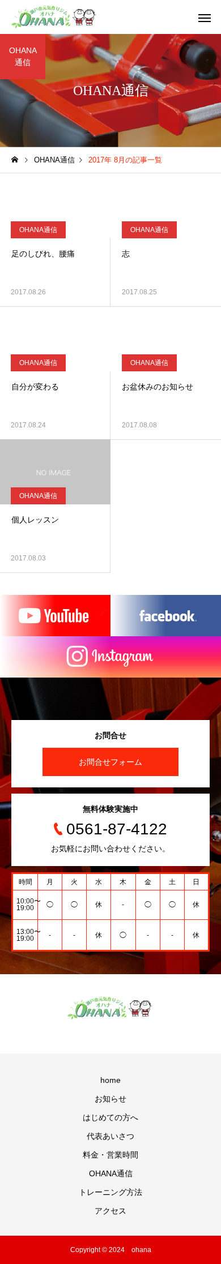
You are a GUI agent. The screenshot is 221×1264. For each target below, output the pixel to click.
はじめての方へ (110, 1117)
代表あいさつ (110, 1136)
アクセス (110, 1210)
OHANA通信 (38, 230)
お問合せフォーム (110, 761)
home (110, 1080)
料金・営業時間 (110, 1154)
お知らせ (110, 1098)
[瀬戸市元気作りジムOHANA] (54, 17)
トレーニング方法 (110, 1192)
